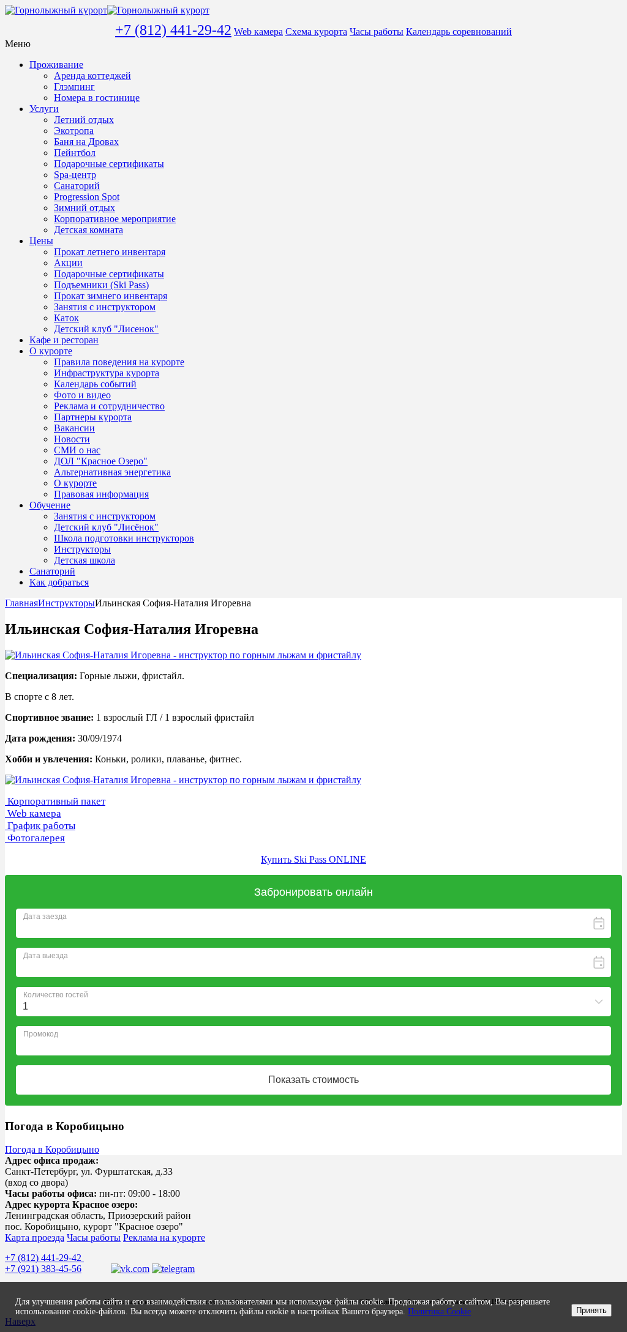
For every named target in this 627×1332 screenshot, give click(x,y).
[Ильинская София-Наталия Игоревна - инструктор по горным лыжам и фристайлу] (183, 655)
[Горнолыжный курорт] (107, 10)
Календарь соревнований (459, 31)
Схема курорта (316, 31)
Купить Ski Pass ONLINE (313, 859)
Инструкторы (66, 603)
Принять (591, 1310)
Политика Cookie (439, 1311)
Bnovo (612, 1110)
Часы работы (377, 31)
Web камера (258, 31)
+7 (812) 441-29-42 (173, 30)
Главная (21, 603)
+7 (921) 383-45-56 (43, 1268)
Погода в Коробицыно (52, 1149)
